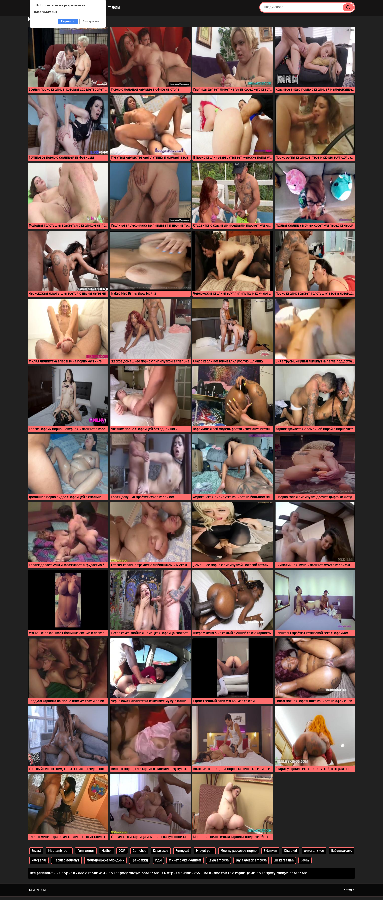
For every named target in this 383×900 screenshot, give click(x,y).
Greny (305, 860)
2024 (122, 851)
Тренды (114, 8)
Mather (106, 851)
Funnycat (182, 851)
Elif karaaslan (284, 860)
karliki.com (37, 890)
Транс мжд (139, 860)
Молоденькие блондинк (105, 860)
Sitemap (349, 890)
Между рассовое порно (239, 851)
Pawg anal (39, 860)
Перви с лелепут (66, 860)
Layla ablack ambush (251, 860)
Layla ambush (218, 860)
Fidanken (270, 851)
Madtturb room (59, 851)
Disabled (290, 851)
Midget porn (204, 851)
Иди (158, 860)
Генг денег (85, 851)
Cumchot (139, 851)
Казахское (160, 851)
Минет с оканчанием (185, 860)
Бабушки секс (341, 851)
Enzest (36, 851)
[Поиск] (348, 7)
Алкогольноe (314, 851)
